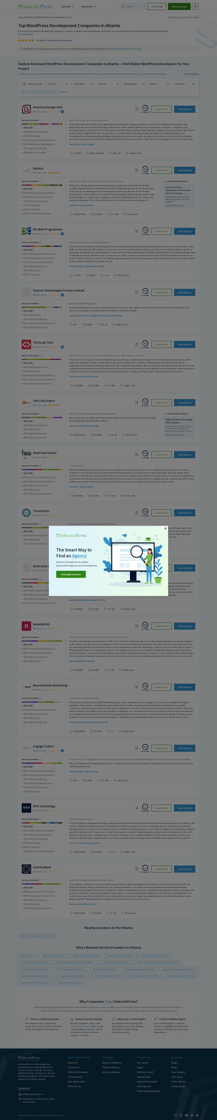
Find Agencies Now (71, 574)
